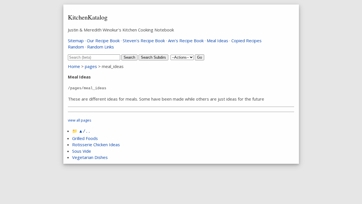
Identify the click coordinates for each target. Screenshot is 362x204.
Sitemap (76, 40)
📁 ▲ (81, 131)
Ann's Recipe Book (186, 40)
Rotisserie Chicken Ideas (96, 144)
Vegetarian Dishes (90, 157)
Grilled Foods (85, 138)
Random (76, 47)
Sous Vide (81, 151)
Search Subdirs (153, 57)
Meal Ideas (217, 40)
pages (91, 66)
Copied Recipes (246, 40)
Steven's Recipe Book (144, 40)
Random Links (100, 47)
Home (74, 66)
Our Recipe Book (103, 40)
